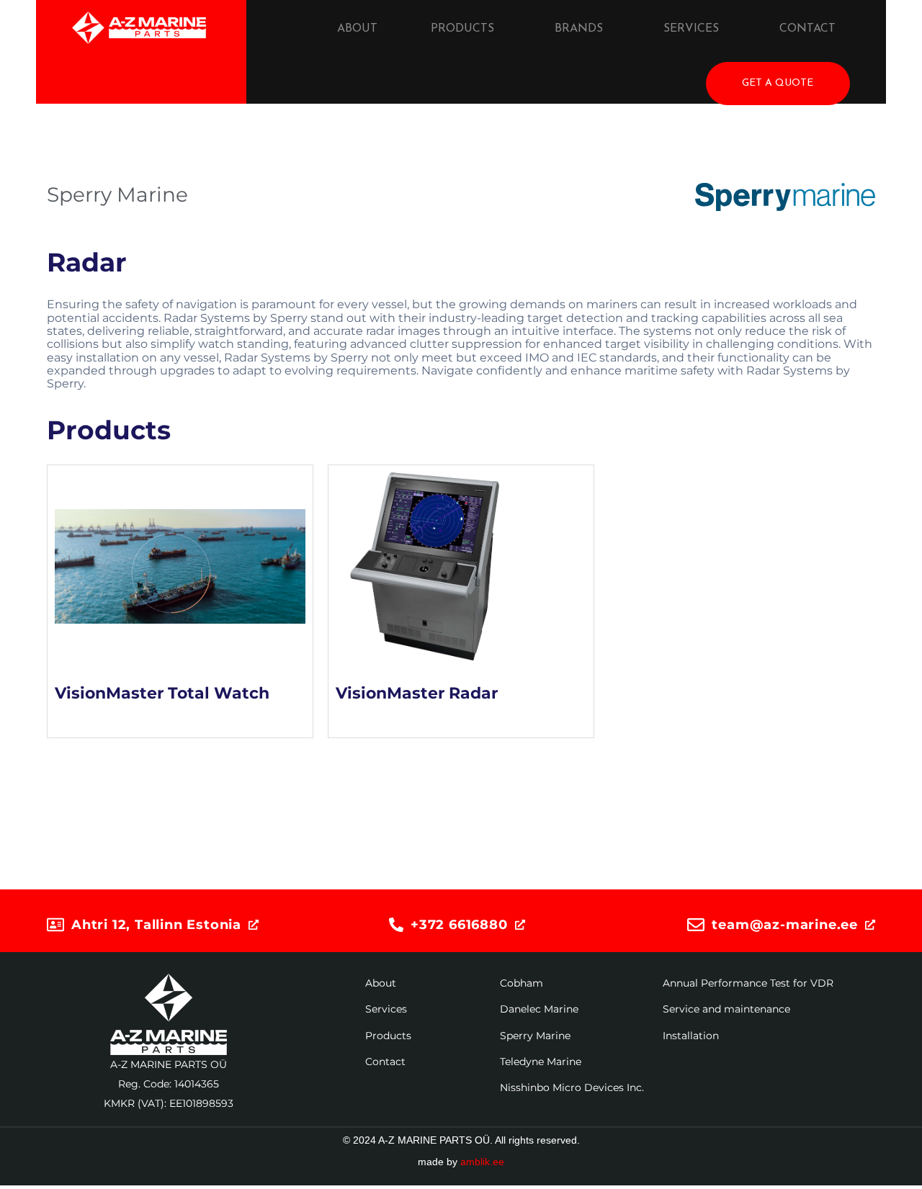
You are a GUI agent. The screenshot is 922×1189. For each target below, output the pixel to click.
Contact (807, 29)
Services (691, 29)
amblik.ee (482, 1161)
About (357, 29)
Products (462, 29)
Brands (579, 29)
